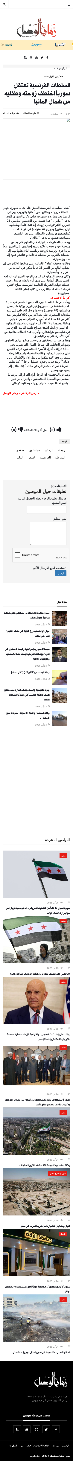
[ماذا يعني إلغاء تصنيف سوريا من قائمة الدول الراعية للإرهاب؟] (36, 962)
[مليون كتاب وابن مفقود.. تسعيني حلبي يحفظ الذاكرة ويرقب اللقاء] (59, 625)
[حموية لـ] (36, 1275)
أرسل (61, 573)
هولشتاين (34, 450)
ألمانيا (19, 457)
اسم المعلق (59, 503)
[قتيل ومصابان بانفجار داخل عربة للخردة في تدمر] (36, 1214)
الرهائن (49, 450)
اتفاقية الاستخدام (41, 1445)
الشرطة (60, 457)
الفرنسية (45, 457)
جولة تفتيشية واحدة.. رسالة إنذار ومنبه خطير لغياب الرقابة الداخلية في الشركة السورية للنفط (27, 695)
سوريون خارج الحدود (58, 1173)
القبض (32, 457)
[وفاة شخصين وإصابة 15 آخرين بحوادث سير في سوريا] (59, 725)
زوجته (61, 450)
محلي (63, 855)
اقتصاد (63, 1234)
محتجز (20, 450)
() (53, 429)
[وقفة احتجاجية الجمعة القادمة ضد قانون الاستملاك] (36, 1154)
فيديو (28, 1445)
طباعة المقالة (9, 113)
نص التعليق (59, 519)
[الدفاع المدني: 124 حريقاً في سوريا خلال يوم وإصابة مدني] (36, 1341)
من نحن (55, 1445)
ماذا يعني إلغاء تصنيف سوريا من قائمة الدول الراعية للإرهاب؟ (40, 974)
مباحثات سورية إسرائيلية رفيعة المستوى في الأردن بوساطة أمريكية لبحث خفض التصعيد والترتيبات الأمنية (27, 654)
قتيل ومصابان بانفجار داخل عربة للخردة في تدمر (45, 1226)
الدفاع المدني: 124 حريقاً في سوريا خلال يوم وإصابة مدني (41, 1353)
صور (21, 1445)
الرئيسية (62, 68)
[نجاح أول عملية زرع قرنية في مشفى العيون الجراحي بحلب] (59, 643)
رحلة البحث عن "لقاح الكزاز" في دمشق (30, 673)
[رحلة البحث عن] (59, 684)
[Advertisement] (36, 781)
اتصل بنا (13, 1445)
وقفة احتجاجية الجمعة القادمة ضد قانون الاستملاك (44, 1166)
